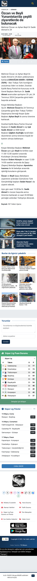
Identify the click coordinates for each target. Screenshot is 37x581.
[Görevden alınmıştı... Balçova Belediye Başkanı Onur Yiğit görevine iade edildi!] (27, 278)
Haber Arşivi (26, 519)
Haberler (4, 9)
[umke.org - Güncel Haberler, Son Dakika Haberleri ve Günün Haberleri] (4, 3)
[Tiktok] (25, 492)
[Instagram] (14, 492)
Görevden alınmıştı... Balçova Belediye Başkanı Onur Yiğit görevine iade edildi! (25, 286)
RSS (6, 539)
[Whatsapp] (18, 496)
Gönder (6, 342)
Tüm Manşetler (27, 512)
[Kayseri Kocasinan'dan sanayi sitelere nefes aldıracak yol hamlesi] (10, 297)
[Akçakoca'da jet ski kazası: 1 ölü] (27, 297)
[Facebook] (4, 492)
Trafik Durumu (26, 507)
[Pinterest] (11, 492)
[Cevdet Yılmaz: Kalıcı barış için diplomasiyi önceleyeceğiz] (10, 261)
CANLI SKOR (18, 466)
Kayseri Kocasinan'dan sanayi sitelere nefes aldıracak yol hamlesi (9, 304)
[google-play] (18, 531)
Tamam (3, 554)
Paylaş (6, 61)
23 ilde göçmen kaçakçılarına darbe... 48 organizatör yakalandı (9, 285)
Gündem (13, 9)
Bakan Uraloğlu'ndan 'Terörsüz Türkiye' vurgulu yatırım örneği (27, 268)
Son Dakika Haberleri (10, 519)
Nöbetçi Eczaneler (10, 503)
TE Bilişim (23, 545)
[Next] (33, 492)
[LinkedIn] (18, 492)
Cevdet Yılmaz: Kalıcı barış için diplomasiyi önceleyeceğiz (8, 268)
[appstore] (18, 525)
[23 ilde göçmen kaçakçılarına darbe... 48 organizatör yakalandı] (10, 278)
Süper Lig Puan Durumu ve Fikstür (7, 513)
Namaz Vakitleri (9, 507)
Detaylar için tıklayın (18, 402)
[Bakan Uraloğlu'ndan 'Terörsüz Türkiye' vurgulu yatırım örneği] (27, 261)
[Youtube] (22, 492)
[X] (7, 492)
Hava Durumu (26, 503)
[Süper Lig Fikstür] (34, 409)
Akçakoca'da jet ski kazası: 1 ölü (25, 304)
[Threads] (29, 492)
